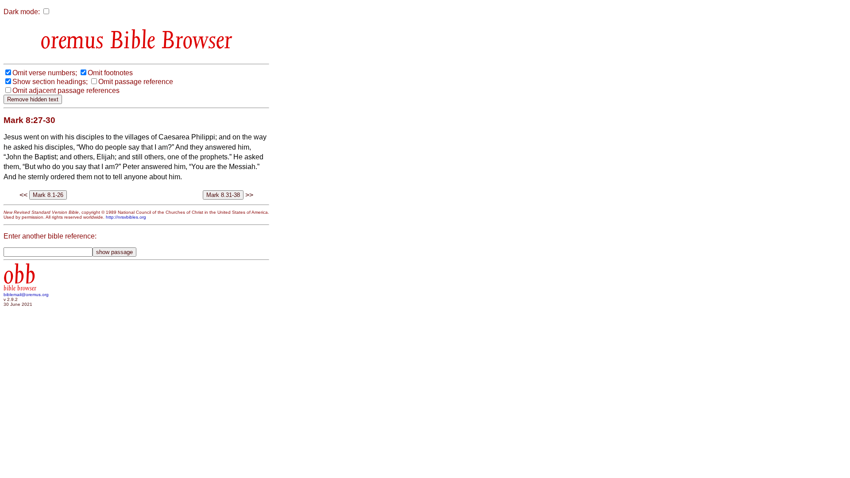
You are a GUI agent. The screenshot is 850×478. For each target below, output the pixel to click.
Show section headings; (50, 81)
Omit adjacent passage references (66, 90)
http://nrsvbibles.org (126, 217)
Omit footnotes (110, 73)
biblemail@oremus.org (26, 294)
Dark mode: (22, 11)
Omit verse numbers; (44, 73)
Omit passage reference (135, 81)
